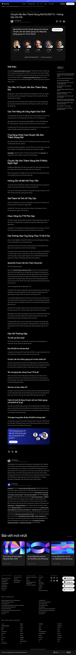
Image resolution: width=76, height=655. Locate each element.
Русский (58, 631)
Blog (39, 580)
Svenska (59, 633)
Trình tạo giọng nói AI (17, 577)
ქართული (22, 637)
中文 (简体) (41, 623)
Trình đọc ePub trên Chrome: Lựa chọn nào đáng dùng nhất (65, 83)
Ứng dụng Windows (5, 583)
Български (3, 637)
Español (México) (42, 633)
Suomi (40, 627)
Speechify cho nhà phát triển (31, 577)
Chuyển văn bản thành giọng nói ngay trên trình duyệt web (65, 103)
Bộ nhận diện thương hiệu (43, 590)
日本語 (40, 629)
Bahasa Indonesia (23, 641)
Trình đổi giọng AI (42, 607)
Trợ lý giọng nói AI (42, 600)
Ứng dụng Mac (4, 581)
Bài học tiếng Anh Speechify (63, 80)
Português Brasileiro (42, 631)
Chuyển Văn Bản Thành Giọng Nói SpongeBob (64, 86)
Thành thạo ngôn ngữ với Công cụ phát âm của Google (65, 96)
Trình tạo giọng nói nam (43, 603)
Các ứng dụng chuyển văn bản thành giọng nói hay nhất (64, 109)
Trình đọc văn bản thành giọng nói (45, 602)
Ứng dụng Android (4, 580)
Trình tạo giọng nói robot (43, 605)
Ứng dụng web (4, 585)
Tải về (38, 3)
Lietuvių (58, 639)
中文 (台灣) (59, 623)
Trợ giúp (40, 585)
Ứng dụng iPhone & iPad (5, 578)
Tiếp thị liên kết (41, 583)
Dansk (40, 625)
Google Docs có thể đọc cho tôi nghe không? (47, 608)
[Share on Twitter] (60, 21)
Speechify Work (17, 582)
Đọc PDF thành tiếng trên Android (7, 602)
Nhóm (27, 578)
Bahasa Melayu (4, 643)
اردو (20, 643)
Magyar (21, 623)
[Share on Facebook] (56, 21)
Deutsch (59, 627)
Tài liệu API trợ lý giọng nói (31, 585)
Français (21, 627)
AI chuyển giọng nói (34, 29)
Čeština (21, 625)
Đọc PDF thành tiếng (5, 612)
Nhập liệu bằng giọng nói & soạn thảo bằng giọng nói (10, 600)
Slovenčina (41, 637)
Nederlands (59, 625)
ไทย (2, 635)
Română (40, 635)
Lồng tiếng (16, 578)
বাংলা (39, 641)
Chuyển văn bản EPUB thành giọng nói (65, 78)
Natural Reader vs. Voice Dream (64, 106)
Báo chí (40, 588)
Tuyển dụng (41, 582)
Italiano (21, 629)
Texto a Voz (3, 613)
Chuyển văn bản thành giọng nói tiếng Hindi (46, 610)
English (2, 627)
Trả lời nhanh (31, 34)
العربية (2, 623)
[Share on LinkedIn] (64, 21)
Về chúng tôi (41, 577)
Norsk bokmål (4, 631)
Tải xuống (3, 590)
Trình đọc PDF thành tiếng (6, 608)
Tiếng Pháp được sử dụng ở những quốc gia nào (65, 90)
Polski (21, 631)
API (41, 3)
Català (58, 641)
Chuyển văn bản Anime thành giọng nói (8, 607)
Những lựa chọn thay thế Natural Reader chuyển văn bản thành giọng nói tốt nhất (65, 100)
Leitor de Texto (41, 613)
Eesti (2, 639)
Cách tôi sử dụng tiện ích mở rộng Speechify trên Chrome (64, 93)
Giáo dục (27, 580)
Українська (3, 633)
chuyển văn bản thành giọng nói (22, 71)
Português (59, 635)
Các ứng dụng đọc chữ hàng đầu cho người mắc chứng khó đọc (12, 605)
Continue (68, 652)
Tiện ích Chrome (4, 586)
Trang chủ (3, 6)
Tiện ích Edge (3, 588)
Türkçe (21, 635)
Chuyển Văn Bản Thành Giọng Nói (12, 6)
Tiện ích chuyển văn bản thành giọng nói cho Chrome (10, 610)
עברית (2, 641)
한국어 (58, 629)
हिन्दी (2, 629)
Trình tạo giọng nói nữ (5, 603)
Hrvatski (21, 639)
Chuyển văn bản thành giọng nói (25, 31)
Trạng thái (40, 587)
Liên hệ (40, 578)
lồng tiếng (43, 153)
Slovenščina (59, 637)
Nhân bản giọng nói (17, 580)
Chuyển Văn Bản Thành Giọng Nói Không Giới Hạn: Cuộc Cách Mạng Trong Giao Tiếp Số (65, 75)
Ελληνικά (40, 639)
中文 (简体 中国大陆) (5, 625)
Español (21, 633)
